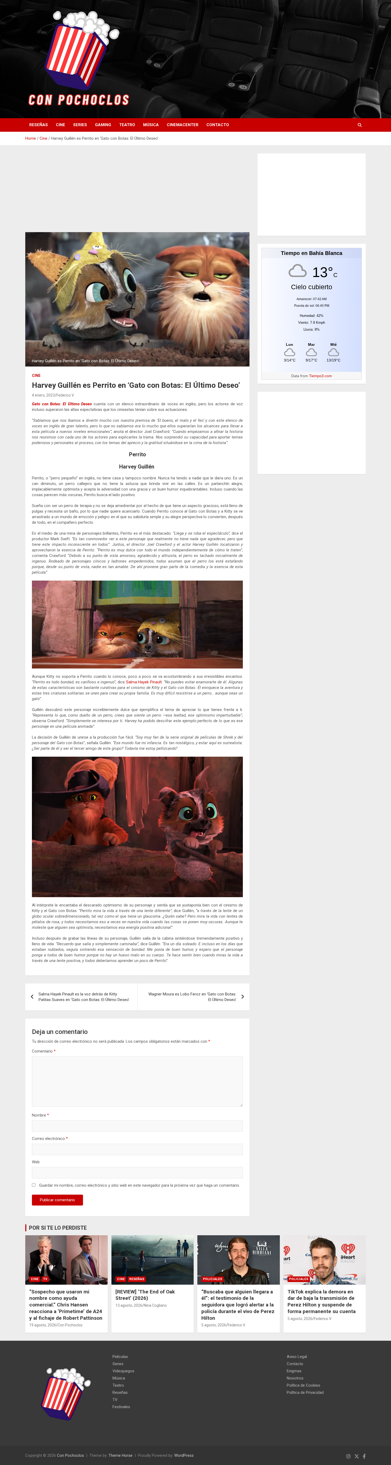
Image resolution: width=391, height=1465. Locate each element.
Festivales (121, 1406)
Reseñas (38, 124)
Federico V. (65, 395)
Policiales (212, 1279)
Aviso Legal (297, 1356)
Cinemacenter (182, 124)
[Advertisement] (137, 193)
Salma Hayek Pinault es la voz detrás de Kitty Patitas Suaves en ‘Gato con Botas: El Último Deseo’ (84, 997)
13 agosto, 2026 (128, 1305)
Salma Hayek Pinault (144, 682)
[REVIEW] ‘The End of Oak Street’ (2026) (145, 1295)
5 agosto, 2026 (213, 1325)
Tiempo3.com (320, 376)
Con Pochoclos (70, 1325)
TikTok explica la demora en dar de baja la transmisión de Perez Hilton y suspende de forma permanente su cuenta (322, 1301)
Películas (120, 1356)
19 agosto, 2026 (42, 1325)
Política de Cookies (303, 1385)
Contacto (217, 124)
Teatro (127, 124)
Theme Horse (120, 1455)
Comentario (44, 1051)
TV (45, 1279)
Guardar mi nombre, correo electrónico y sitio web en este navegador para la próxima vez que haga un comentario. (139, 1185)
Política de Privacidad (305, 1392)
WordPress (184, 1455)
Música (151, 124)
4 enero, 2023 (43, 395)
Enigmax (294, 1371)
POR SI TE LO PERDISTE (58, 1228)
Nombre (40, 1115)
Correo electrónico (50, 1138)
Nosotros (295, 1378)
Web (36, 1162)
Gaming (103, 124)
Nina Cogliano (155, 1305)
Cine (60, 124)
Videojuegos (123, 1371)
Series (80, 124)
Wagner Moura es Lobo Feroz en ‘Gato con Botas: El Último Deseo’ (192, 997)
